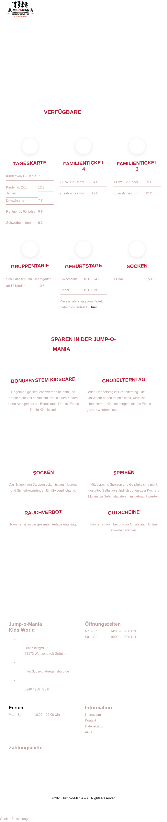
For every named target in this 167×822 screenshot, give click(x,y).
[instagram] (83, 810)
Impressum (93, 714)
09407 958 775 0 (37, 689)
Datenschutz (94, 726)
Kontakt (90, 720)
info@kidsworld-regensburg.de (47, 671)
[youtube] (90, 810)
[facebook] (77, 810)
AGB (88, 732)
